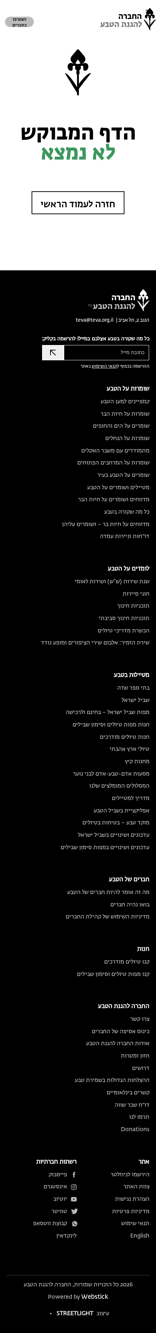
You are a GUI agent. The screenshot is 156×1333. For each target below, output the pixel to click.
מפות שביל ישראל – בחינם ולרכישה (107, 712)
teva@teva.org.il (95, 320)
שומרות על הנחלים (127, 438)
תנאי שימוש (135, 1223)
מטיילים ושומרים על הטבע (118, 487)
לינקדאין (66, 1236)
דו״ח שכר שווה (132, 1105)
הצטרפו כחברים (19, 22)
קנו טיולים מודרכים (126, 962)
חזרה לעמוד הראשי (78, 204)
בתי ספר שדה (133, 688)
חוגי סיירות (136, 594)
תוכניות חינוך (133, 606)
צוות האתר (136, 1186)
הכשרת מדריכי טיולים (123, 631)
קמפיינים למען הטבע (124, 401)
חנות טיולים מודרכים (124, 737)
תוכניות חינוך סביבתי (124, 618)
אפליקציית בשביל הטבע (121, 810)
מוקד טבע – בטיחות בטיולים (115, 823)
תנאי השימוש (104, 366)
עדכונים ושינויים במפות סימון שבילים (105, 847)
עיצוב (83, 1313)
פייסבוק (58, 1174)
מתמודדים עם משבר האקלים (115, 451)
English (139, 1236)
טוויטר (59, 1211)
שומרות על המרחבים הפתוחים (113, 463)
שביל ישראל (135, 700)
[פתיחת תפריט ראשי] (149, 12)
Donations (135, 1129)
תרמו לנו (139, 1117)
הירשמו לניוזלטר (130, 1174)
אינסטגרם (55, 1186)
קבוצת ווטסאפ (50, 1223)
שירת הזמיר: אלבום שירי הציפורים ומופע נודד (95, 643)
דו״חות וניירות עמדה (124, 536)
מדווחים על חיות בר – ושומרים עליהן (105, 524)
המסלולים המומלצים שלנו (119, 786)
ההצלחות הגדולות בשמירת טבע (112, 1080)
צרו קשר (139, 1019)
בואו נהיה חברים (129, 904)
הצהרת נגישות (132, 1199)
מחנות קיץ (137, 761)
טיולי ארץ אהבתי (129, 749)
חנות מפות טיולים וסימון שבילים (111, 725)
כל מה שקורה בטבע (126, 512)
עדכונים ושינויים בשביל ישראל (113, 835)
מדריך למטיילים (130, 798)
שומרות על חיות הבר (124, 414)
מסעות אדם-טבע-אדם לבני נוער (111, 774)
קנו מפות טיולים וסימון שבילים (113, 974)
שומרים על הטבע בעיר (123, 475)
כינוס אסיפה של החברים (120, 1031)
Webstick (94, 1297)
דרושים (140, 1068)
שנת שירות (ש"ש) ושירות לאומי (112, 581)
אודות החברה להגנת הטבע (117, 1043)
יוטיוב (60, 1199)
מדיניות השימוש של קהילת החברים (107, 917)
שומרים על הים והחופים (121, 426)
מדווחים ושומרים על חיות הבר (113, 499)
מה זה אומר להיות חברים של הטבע (108, 892)
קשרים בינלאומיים (128, 1092)
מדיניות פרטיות (130, 1211)
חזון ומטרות (135, 1056)
